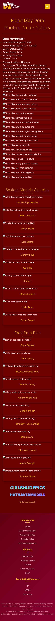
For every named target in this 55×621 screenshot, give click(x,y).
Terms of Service (27, 560)
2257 (27, 573)
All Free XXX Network (27, 543)
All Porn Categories (27, 531)
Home (27, 527)
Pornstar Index (27, 539)
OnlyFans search (27, 502)
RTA (27, 586)
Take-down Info (27, 569)
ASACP (27, 590)
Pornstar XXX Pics (27, 535)
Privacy (27, 564)
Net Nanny (27, 594)
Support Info (27, 556)
